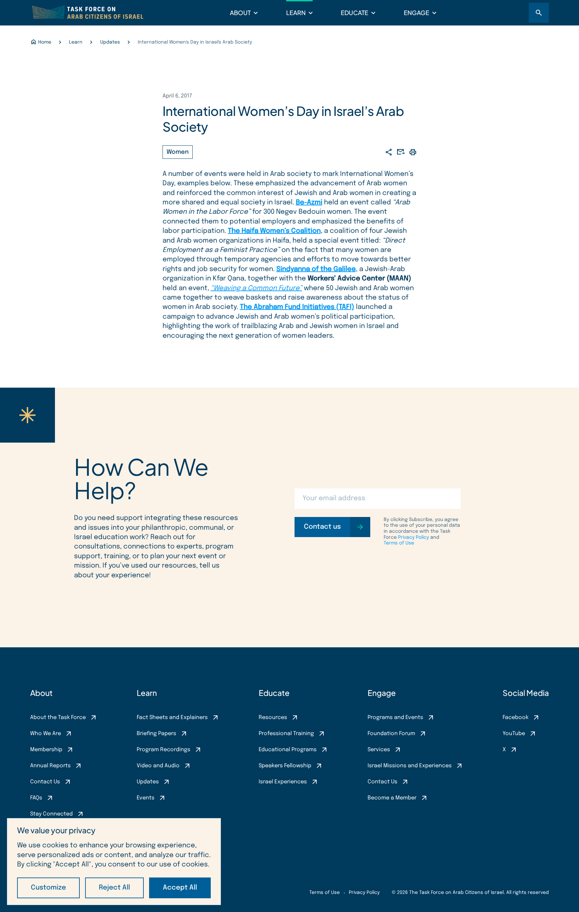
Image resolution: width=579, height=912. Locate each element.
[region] (114, 861)
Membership (46, 750)
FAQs (36, 798)
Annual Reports (50, 766)
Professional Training (286, 733)
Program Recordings (163, 750)
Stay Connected (51, 814)
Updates (148, 782)
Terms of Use (399, 543)
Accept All (180, 887)
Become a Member (392, 798)
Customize (48, 887)
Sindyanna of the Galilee (316, 269)
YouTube (514, 733)
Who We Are (45, 733)
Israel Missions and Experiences (410, 766)
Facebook (515, 717)
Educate (354, 12)
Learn (296, 12)
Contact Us (45, 782)
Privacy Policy (413, 537)
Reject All (114, 887)
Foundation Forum (391, 733)
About (240, 12)
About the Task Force (58, 717)
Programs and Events (395, 717)
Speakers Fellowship (285, 766)
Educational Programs (288, 750)
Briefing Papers (156, 733)
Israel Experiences (283, 782)
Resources (273, 717)
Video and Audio (158, 766)
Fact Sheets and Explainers (172, 717)
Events (145, 798)
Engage (416, 12)
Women (178, 152)
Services (379, 750)
